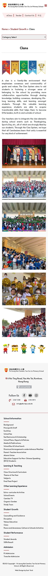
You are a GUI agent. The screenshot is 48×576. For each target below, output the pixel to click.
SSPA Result (8, 542)
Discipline (8, 519)
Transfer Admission (12, 556)
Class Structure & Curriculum (15, 472)
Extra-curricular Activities (14, 492)
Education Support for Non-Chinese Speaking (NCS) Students (22, 459)
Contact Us (29, 15)
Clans (6, 525)
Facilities (7, 431)
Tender (18, 15)
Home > (6, 29)
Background (8, 425)
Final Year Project (10, 481)
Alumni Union (9, 455)
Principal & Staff (10, 428)
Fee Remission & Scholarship (15, 437)
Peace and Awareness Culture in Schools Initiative (23, 528)
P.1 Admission (9, 553)
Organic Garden (10, 501)
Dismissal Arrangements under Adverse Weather (23, 449)
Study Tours (8, 504)
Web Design (19, 570)
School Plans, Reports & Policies (16, 440)
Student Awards (10, 539)
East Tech (29, 570)
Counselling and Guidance (14, 516)
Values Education (10, 522)
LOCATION (25, 387)
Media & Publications (12, 443)
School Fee (8, 434)
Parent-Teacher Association (15, 452)
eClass (9, 15)
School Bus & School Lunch (14, 446)
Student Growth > (19, 29)
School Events (9, 495)
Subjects (7, 478)
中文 (39, 15)
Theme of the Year (11, 475)
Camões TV (8, 498)
